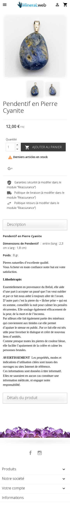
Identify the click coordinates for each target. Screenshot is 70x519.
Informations (13, 497)
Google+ (10, 168)
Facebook (30, 453)
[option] (35, 46)
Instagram (40, 453)
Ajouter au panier (43, 147)
